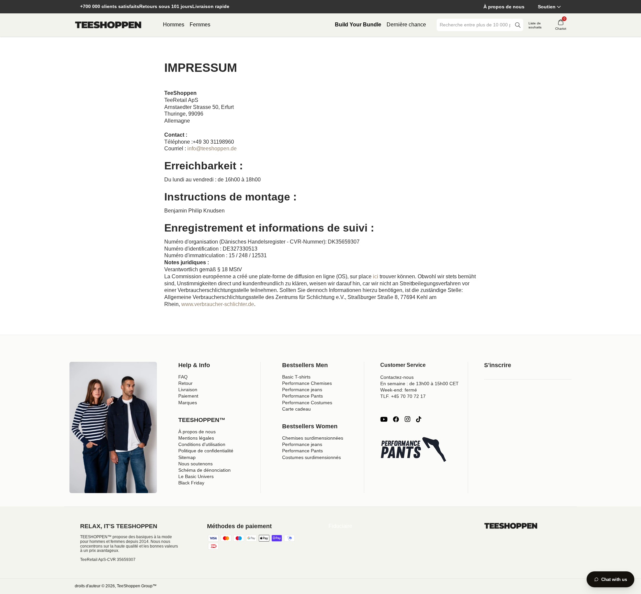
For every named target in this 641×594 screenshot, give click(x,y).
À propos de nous (503, 6)
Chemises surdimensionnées (312, 438)
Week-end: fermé (398, 390)
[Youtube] (384, 419)
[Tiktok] (419, 419)
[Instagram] (407, 419)
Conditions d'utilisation (201, 444)
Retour (185, 383)
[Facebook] (396, 419)
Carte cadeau (296, 409)
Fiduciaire (340, 526)
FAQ (183, 377)
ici (375, 276)
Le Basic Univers (196, 476)
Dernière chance (406, 24)
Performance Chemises (307, 383)
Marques (187, 402)
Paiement (188, 396)
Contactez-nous (397, 377)
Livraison (187, 389)
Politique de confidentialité (205, 450)
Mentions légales (196, 438)
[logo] (108, 25)
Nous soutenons (195, 463)
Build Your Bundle (358, 24)
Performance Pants (302, 396)
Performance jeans (302, 389)
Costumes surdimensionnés (311, 457)
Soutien (547, 6)
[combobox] (475, 25)
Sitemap (187, 457)
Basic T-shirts (296, 377)
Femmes (200, 24)
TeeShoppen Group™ (137, 586)
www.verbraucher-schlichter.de (217, 304)
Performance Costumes (307, 402)
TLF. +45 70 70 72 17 (403, 396)
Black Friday (191, 482)
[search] (517, 25)
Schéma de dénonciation (204, 470)
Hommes (173, 24)
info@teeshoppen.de (212, 148)
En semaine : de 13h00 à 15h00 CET (419, 383)
